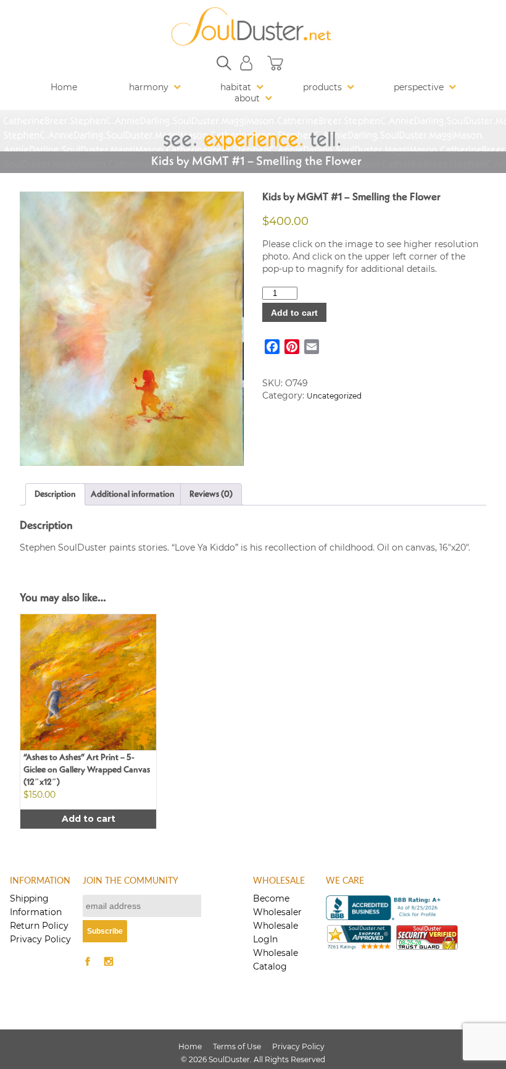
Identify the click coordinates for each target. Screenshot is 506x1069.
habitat (235, 87)
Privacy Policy (40, 939)
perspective (419, 87)
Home (64, 87)
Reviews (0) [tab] (211, 494)
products (322, 87)
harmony (148, 87)
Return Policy (39, 925)
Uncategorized (334, 395)
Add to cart (294, 313)
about (247, 98)
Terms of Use (237, 1046)
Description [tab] (55, 494)
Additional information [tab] (133, 494)
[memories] (132, 329)
